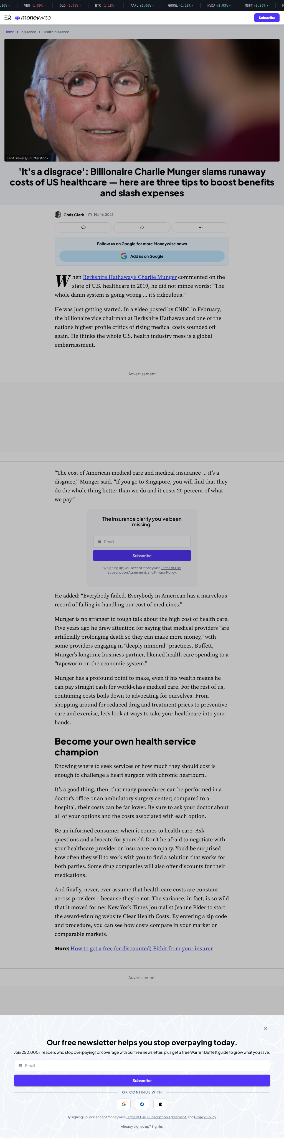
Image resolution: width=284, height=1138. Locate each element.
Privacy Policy (205, 1117)
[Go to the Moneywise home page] (34, 18)
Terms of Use (136, 1117)
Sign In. (157, 1126)
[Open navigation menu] (7, 17)
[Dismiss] (265, 1028)
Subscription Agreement (166, 1117)
